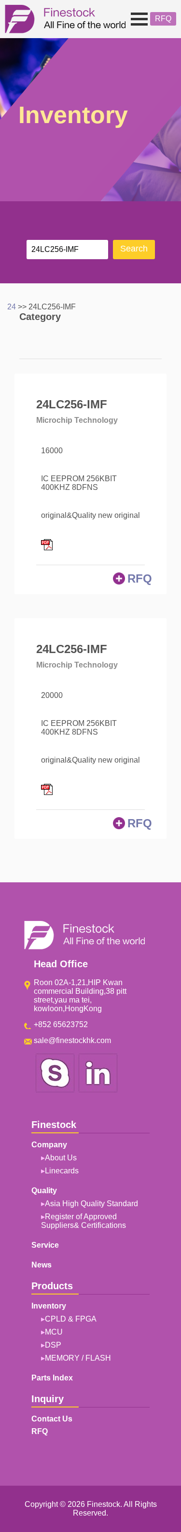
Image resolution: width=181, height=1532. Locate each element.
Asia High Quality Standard (91, 1203)
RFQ (163, 18)
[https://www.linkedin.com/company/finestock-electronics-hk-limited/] (98, 1090)
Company (27, 52)
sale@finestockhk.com (72, 1040)
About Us (61, 1158)
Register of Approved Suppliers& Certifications (83, 1220)
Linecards (62, 1171)
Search (134, 248)
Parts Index (52, 1378)
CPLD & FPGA (71, 1319)
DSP (53, 1345)
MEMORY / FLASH (78, 1358)
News (41, 1265)
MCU (54, 1332)
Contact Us (51, 1419)
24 (11, 307)
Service (45, 1245)
